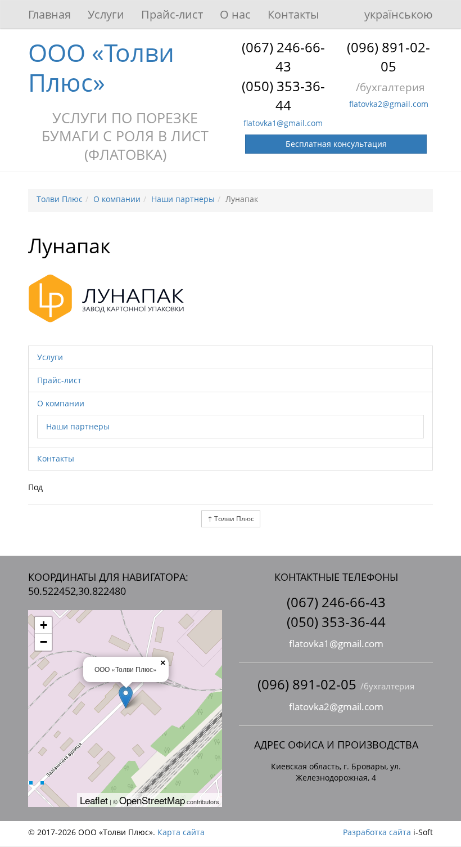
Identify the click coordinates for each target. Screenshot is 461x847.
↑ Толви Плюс (230, 518)
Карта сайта (181, 832)
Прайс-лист (172, 14)
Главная (49, 14)
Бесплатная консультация (336, 143)
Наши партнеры (78, 426)
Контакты (293, 14)
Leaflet (94, 800)
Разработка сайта (377, 832)
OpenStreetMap (152, 800)
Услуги (106, 14)
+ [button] (43, 625)
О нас (235, 14)
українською (398, 14)
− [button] (43, 642)
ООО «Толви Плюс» (101, 67)
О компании (60, 403)
